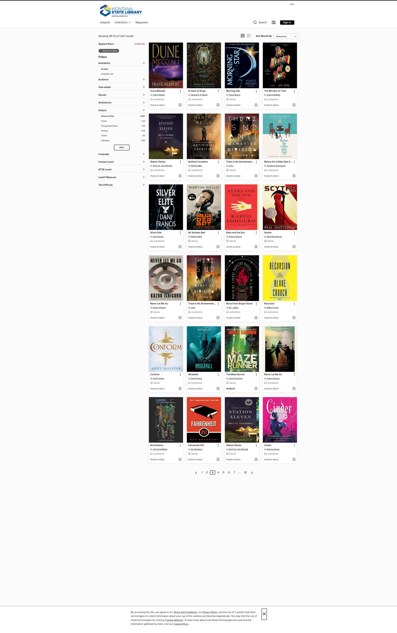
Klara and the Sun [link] (235, 232)
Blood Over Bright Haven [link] (239, 303)
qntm (231, 166)
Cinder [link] (267, 445)
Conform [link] (154, 374)
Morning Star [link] (233, 91)
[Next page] (252, 472)
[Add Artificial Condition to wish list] (218, 176)
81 (245, 472)
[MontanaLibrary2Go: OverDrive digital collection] (121, 10)
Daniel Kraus (196, 378)
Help (292, 4)
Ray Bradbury (196, 449)
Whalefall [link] (193, 374)
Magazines (142, 22)
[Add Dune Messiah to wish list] (180, 105)
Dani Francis (158, 236)
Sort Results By (264, 36)
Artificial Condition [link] (198, 162)
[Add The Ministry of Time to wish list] (294, 105)
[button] (259, 23)
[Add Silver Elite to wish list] (180, 247)
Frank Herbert (159, 95)
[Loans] (274, 23)
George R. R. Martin (199, 95)
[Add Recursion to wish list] (294, 318)
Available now (107, 74)
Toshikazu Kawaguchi (276, 166)
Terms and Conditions (185, 612)
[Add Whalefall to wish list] (218, 389)
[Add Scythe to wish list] (294, 247)
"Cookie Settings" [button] (174, 620)
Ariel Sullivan (158, 378)
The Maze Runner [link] (235, 374)
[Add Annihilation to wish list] (180, 460)
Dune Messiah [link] (157, 91)
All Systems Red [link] (196, 232)
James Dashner (235, 378)
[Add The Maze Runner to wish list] (256, 389)
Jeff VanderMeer (160, 449)
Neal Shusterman (274, 236)
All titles (104, 69)
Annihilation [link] (156, 445)
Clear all (139, 44)
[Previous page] (196, 472)
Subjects (105, 22)
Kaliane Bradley (273, 95)
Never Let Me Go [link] (159, 303)
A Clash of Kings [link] (197, 91)
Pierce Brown (234, 95)
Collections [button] (122, 22)
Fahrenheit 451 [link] (196, 445)
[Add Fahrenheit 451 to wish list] (218, 460)
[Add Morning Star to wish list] (256, 105)
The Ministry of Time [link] (275, 91)
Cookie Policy (181, 624)
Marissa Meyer (273, 449)
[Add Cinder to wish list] (294, 460)
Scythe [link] (267, 232)
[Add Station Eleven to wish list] (180, 176)
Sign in (287, 22)
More (121, 147)
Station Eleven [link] (158, 162)
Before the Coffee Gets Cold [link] (278, 162)
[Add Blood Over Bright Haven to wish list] (256, 318)
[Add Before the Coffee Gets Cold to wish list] (294, 176)
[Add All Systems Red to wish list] (218, 247)
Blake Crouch (273, 307)
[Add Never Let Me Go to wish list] (180, 318)
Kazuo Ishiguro (235, 236)
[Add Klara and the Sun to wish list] (256, 247)
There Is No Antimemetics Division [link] (240, 162)
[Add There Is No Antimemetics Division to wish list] (256, 176)
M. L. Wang (233, 307)
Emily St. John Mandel (162, 166)
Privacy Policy (210, 612)
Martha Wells (196, 166)
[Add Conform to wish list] (180, 389)
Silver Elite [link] (155, 232)
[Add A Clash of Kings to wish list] (218, 105)
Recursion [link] (269, 303)
